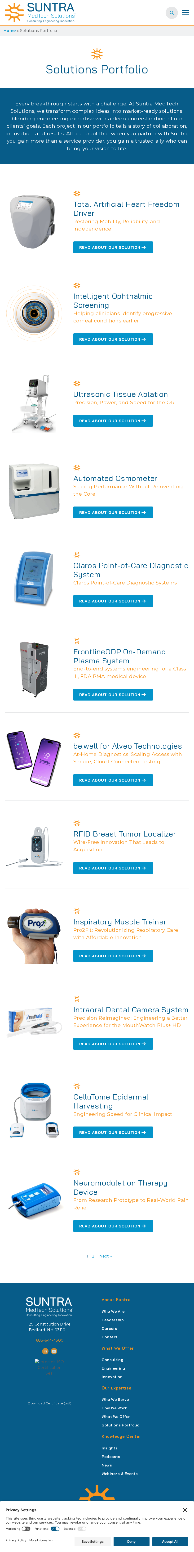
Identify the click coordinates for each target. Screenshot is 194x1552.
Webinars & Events (120, 1473)
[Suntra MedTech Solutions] (49, 1307)
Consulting (112, 1359)
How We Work (114, 1408)
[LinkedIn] (45, 1351)
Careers (109, 1328)
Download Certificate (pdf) (49, 1403)
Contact (110, 1337)
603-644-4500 (50, 1340)
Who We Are (113, 1311)
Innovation (112, 1376)
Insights (110, 1448)
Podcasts (111, 1456)
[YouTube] (54, 1351)
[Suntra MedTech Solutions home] (40, 13)
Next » (105, 1256)
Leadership (113, 1319)
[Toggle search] (172, 13)
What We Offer (116, 1416)
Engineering (113, 1368)
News (107, 1465)
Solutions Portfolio (121, 1425)
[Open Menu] (185, 13)
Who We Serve (115, 1399)
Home (10, 30)
